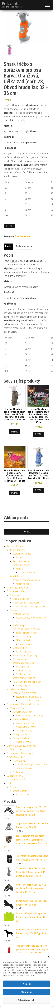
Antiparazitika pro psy (28, 700)
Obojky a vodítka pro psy (24, 663)
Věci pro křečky (17, 708)
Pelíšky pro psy (22, 685)
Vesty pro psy (19, 772)
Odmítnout (26, 992)
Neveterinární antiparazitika (28, 696)
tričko (13, 105)
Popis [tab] (8, 246)
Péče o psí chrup (23, 636)
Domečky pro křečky (22, 711)
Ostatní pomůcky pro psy (24, 678)
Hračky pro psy (20, 625)
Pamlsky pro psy (23, 651)
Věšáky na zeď (22, 583)
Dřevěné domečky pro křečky (29, 715)
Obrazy (18, 557)
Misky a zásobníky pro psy (25, 655)
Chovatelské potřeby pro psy (20, 753)
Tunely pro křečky (23, 730)
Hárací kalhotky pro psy (26, 632)
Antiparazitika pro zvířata (24, 693)
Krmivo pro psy (20, 647)
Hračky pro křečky (21, 719)
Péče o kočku (16, 749)
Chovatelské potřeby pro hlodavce (23, 704)
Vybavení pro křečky (22, 738)
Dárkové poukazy (23, 794)
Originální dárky (20, 791)
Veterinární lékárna (18, 689)
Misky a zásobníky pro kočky (26, 602)
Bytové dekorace (17, 550)
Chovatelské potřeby (16, 591)
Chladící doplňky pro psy (18, 587)
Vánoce (19, 568)
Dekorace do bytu (15, 775)
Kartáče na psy (25, 644)
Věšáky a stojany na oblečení (26, 580)
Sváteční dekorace (21, 565)
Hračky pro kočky (21, 598)
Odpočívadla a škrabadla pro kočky (29, 606)
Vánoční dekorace (26, 572)
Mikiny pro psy (19, 760)
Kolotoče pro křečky (24, 723)
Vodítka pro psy (22, 674)
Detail (9, 226)
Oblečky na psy (22, 236)
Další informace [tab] (24, 246)
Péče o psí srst (22, 640)
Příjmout (27, 984)
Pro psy (13, 610)
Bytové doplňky (17, 576)
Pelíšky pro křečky (21, 734)
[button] (48, 956)
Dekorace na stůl (18, 779)
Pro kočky (14, 595)
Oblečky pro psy (17, 757)
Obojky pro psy (22, 666)
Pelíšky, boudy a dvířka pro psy (27, 681)
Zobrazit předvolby (26, 1000)
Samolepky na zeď (21, 561)
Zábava (13, 787)
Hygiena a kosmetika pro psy (26, 629)
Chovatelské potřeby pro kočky (21, 745)
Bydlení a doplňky (15, 546)
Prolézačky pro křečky (25, 727)
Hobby (10, 783)
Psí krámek (10, 3)
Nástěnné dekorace (22, 553)
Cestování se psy (21, 614)
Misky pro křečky (23, 742)
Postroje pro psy (23, 670)
